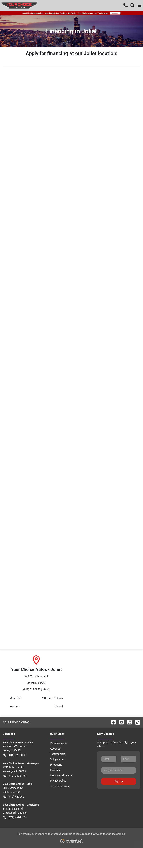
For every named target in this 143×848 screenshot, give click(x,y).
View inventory (58, 743)
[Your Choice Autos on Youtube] (120, 722)
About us (55, 748)
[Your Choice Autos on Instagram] (128, 722)
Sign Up (119, 781)
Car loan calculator (61, 775)
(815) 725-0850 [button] (16, 755)
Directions (56, 764)
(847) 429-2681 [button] (16, 796)
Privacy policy (58, 780)
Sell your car (57, 759)
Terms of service (60, 786)
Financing (55, 770)
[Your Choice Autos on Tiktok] (136, 722)
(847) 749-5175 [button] (16, 775)
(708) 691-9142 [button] (16, 817)
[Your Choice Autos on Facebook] (112, 722)
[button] (125, 5)
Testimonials (57, 753)
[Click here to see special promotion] (71, 13)
